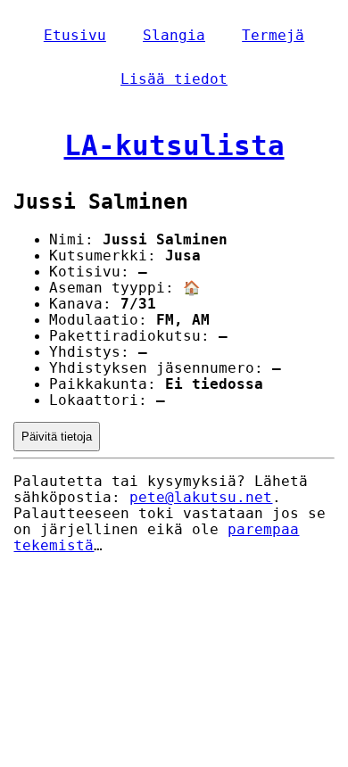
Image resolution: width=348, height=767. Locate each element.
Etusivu (75, 36)
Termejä (273, 36)
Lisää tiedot (174, 79)
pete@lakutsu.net (200, 498)
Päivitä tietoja (56, 436)
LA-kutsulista (174, 145)
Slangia (174, 36)
